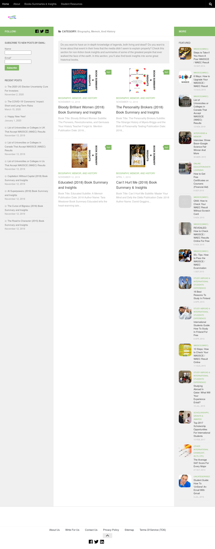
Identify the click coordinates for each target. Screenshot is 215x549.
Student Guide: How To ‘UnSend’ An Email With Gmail (201, 486)
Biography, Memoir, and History (77, 98)
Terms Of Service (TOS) (153, 530)
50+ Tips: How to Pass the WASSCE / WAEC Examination (201, 261)
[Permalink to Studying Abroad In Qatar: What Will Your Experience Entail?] (185, 377)
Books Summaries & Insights (40, 4)
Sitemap (129, 530)
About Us (54, 530)
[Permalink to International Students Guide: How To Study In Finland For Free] (185, 313)
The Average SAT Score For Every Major (201, 463)
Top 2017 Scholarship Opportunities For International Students (202, 429)
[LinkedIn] (47, 31)
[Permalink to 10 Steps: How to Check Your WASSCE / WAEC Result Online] (185, 350)
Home (5, 4)
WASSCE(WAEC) (201, 48)
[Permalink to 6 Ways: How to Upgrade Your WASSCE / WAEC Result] (185, 77)
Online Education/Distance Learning (204, 166)
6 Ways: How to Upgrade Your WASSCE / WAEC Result (202, 81)
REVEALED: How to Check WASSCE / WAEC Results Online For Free (201, 234)
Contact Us (91, 530)
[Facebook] (37, 31)
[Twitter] (42, 31)
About (16, 4)
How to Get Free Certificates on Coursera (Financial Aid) (201, 180)
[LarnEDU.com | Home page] (12, 17)
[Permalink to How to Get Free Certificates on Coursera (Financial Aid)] (185, 168)
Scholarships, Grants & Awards (201, 415)
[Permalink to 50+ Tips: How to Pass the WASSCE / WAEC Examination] (185, 255)
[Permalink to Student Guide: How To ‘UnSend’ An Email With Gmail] (185, 481)
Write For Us (72, 530)
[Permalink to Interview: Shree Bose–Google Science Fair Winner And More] (185, 137)
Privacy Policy (111, 530)
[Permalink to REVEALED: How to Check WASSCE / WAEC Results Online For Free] (185, 228)
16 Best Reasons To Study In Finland (202, 295)
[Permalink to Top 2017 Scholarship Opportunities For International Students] (185, 417)
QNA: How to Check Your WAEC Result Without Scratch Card (202, 207)
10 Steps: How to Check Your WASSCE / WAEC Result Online (201, 355)
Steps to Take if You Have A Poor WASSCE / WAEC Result (201, 57)
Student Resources (71, 4)
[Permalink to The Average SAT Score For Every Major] (185, 450)
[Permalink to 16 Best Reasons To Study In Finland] (185, 282)
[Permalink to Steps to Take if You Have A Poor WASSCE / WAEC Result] (185, 53)
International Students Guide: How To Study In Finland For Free (202, 328)
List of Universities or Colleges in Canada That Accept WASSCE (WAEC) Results (25, 146)
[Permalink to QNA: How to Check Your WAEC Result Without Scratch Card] (185, 201)
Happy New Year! (17, 116)
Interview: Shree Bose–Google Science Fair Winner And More (202, 146)
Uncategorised (202, 476)
